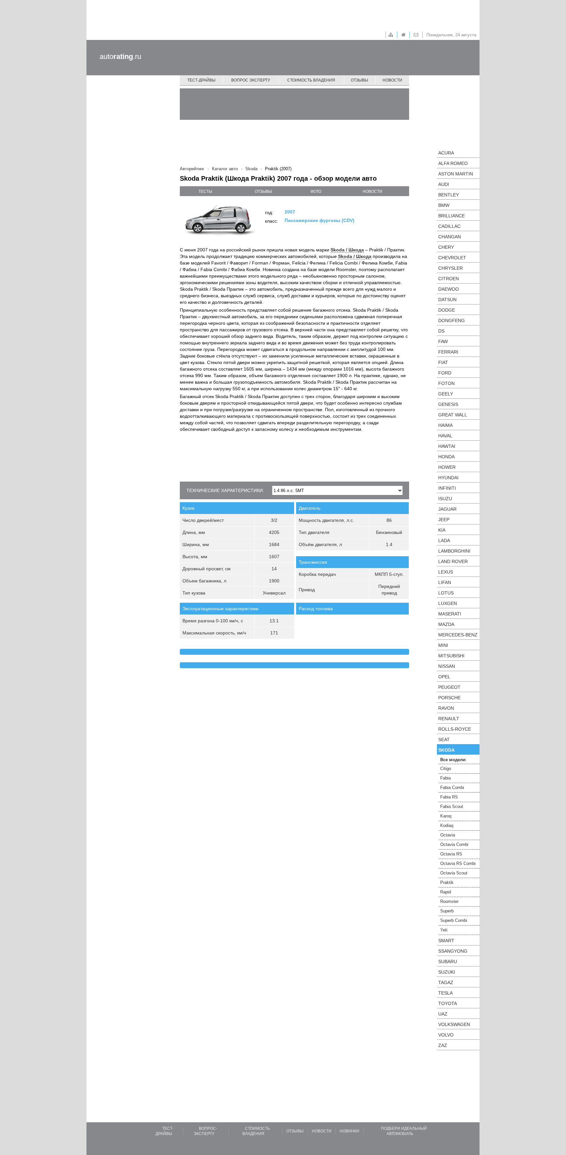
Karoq (445, 816)
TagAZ (445, 982)
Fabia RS (449, 797)
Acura (446, 153)
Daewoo (448, 289)
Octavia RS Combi (458, 863)
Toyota (447, 1003)
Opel (444, 676)
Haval (445, 435)
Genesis (448, 404)
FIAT (443, 362)
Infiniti (447, 488)
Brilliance (451, 215)
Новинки (349, 1131)
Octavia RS (451, 854)
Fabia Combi (452, 787)
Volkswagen (454, 1024)
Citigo (445, 768)
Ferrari (448, 352)
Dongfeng (451, 320)
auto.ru (120, 56)
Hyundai (448, 477)
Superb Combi (453, 920)
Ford (444, 373)
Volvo (446, 1034)
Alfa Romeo (453, 163)
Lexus (445, 572)
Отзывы (359, 80)
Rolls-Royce (454, 729)
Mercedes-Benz (458, 634)
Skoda (446, 750)
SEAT (444, 739)
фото (316, 191)
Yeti (443, 929)
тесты (205, 191)
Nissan (446, 666)
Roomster (449, 901)
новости (372, 191)
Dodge (446, 310)
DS (441, 331)
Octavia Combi (454, 844)
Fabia (445, 778)
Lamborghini (454, 551)
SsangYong (452, 951)
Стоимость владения (311, 80)
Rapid (445, 891)
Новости (392, 80)
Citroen (448, 278)
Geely (445, 393)
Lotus (446, 593)
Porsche (449, 697)
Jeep (443, 519)
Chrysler (450, 268)
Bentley (448, 194)
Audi (443, 184)
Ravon (446, 708)
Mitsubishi (451, 655)
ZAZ (442, 1045)
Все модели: (453, 759)
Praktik (447, 882)
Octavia (447, 835)
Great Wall (452, 414)
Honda (446, 456)
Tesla (445, 993)
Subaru (447, 961)
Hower (447, 467)
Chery (446, 247)
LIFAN (444, 582)
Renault (448, 718)
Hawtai (446, 446)
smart (446, 940)
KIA (441, 530)
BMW (443, 205)
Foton (446, 383)
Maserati (449, 613)
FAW (443, 341)
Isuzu (445, 498)
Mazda (446, 624)
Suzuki (446, 972)
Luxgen (447, 603)
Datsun (447, 299)
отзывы (263, 191)
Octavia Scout (453, 873)
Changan (449, 236)
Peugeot (449, 687)
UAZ (442, 1014)
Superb (447, 910)
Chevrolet (452, 257)
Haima (445, 425)
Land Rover (453, 561)
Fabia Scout (451, 806)
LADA (444, 540)
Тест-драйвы (201, 80)
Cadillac (449, 226)
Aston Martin (455, 173)
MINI (443, 645)
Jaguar (447, 509)
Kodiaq (446, 825)
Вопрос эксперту (250, 80)
